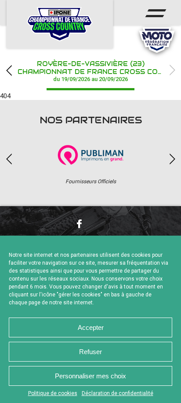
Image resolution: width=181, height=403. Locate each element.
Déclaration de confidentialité (117, 393)
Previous (9, 70)
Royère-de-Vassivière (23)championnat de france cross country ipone (99, 71)
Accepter (91, 327)
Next (172, 70)
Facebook (79, 224)
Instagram (102, 223)
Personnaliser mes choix (90, 376)
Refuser (90, 351)
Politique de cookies (52, 393)
